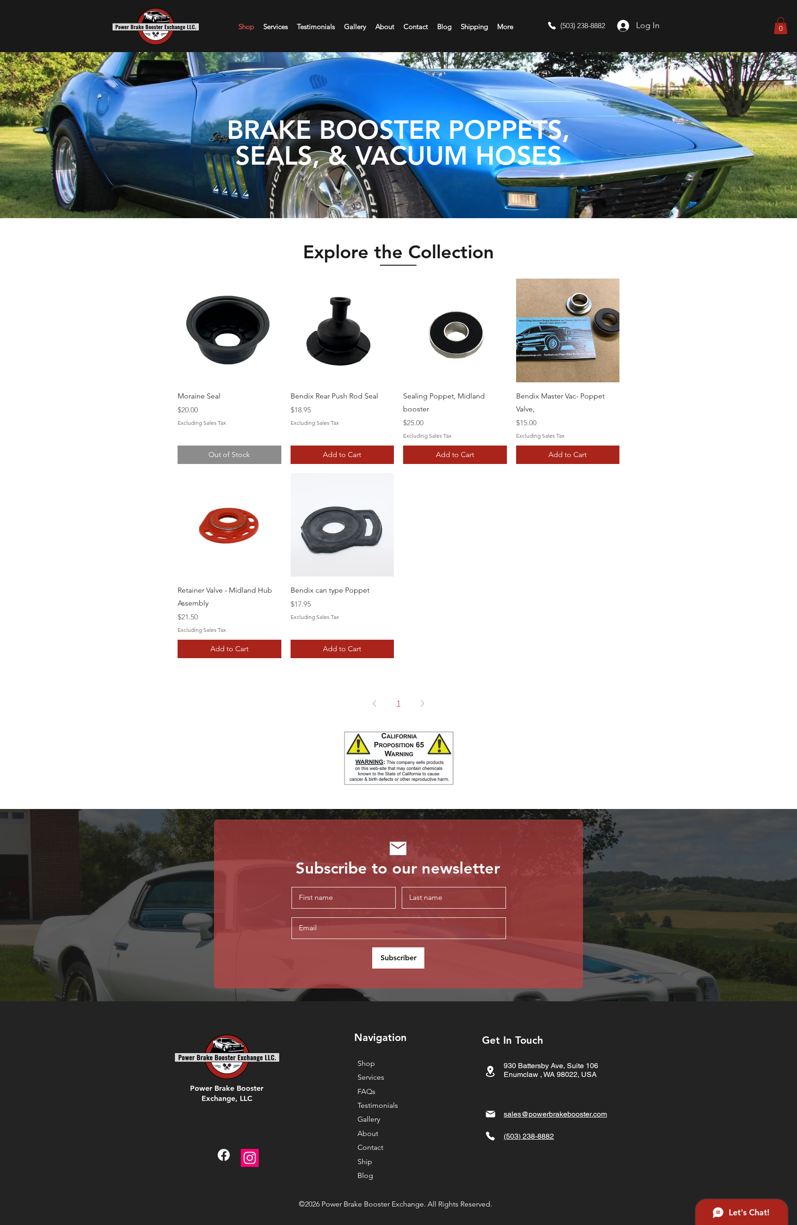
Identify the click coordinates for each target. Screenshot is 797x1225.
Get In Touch (512, 1040)
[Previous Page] (374, 703)
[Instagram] (250, 1158)
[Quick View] (229, 330)
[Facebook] (224, 1155)
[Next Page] (422, 703)
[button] (780, 25)
